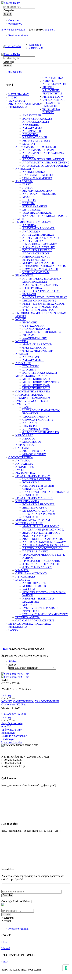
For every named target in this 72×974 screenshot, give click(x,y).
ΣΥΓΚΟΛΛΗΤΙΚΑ (53, 99)
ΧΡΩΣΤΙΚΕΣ (30, 495)
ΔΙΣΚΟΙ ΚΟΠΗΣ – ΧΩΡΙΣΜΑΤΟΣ (42, 538)
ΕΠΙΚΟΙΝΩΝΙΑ (17, 106)
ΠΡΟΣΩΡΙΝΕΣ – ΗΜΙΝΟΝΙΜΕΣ (41, 331)
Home (5, 649)
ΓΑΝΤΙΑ (27, 187)
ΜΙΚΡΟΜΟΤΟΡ (31, 441)
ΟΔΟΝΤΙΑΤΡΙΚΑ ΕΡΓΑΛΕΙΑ (32, 391)
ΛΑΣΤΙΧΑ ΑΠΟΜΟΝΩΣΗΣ (39, 193)
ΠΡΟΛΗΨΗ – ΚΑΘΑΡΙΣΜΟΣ (32, 397)
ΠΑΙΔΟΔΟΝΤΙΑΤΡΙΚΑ (29, 394)
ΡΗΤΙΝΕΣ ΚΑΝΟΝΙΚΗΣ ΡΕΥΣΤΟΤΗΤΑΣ (52, 90)
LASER (26, 407)
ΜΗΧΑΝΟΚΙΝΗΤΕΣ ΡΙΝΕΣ (39, 300)
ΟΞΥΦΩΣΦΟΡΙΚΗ (33, 325)
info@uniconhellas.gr (13, 29)
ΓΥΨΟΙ (19, 469)
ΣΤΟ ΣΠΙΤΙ (29, 369)
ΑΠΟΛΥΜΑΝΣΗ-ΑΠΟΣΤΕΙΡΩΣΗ (35, 146)
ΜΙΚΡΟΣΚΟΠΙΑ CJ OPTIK (31, 375)
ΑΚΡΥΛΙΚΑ (22, 460)
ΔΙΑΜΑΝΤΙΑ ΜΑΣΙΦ (35, 535)
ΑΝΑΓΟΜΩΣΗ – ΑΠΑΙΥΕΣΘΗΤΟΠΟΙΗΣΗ (38, 233)
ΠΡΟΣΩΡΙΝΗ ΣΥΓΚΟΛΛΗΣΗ (40, 269)
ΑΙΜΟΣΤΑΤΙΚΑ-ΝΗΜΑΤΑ (38, 228)
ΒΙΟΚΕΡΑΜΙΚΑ (32, 288)
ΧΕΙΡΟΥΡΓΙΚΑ (24, 444)
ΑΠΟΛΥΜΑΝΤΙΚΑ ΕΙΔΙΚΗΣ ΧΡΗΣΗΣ (45, 162)
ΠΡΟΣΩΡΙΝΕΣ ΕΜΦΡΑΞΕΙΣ (51, 104)
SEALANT (28, 143)
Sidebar (12, 661)
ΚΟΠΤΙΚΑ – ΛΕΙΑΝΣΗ (29, 523)
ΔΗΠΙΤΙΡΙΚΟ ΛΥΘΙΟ (35, 507)
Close (4, 942)
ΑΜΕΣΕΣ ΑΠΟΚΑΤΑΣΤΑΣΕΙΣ (54, 82)
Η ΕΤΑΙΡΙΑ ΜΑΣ (18, 94)
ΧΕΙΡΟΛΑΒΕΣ (24, 435)
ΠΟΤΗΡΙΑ (28, 203)
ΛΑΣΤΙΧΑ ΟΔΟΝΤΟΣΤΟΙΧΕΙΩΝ (42, 548)
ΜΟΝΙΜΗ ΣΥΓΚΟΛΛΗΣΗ (38, 262)
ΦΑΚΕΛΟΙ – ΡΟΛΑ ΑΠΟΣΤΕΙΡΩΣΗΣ (44, 215)
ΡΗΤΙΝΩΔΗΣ (30, 335)
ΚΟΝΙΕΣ (20, 319)
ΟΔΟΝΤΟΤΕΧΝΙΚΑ (20, 457)
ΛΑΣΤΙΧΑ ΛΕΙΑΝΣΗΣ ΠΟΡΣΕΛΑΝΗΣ (45, 545)
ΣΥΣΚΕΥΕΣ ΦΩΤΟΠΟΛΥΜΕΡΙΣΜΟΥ (45, 614)
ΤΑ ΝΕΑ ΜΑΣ (16, 100)
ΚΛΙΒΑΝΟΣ (29, 422)
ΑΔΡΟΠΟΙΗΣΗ (31, 124)
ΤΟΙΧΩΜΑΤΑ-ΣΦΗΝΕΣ (51, 111)
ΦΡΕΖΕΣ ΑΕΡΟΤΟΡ (34, 347)
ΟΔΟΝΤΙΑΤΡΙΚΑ (52, 77)
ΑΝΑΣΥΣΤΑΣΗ (31, 115)
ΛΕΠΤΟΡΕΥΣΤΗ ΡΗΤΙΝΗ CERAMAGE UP (38, 487)
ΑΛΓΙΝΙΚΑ (29, 225)
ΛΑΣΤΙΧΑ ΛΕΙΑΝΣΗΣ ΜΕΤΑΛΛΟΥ (44, 542)
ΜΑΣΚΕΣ (28, 197)
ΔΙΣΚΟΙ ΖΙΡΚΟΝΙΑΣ (34, 451)
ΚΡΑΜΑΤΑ (22, 570)
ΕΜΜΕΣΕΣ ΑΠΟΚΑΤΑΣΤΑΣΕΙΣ (34, 222)
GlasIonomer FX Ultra (13, 704)
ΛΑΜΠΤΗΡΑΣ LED (34, 582)
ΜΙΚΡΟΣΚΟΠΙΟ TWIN (36, 385)
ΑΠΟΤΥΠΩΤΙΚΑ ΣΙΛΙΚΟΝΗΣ (40, 237)
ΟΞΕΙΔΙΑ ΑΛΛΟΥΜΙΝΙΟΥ (31, 573)
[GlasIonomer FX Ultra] (36, 675)
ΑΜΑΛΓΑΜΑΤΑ (32, 128)
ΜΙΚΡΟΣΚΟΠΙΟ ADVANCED (40, 382)
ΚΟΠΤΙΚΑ (21, 341)
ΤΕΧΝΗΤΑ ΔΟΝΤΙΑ (27, 617)
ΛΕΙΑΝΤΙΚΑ (30, 134)
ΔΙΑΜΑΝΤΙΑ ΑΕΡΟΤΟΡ (37, 344)
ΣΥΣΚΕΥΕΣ (22, 404)
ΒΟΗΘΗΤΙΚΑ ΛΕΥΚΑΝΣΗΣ (39, 372)
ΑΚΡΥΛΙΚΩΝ (30, 357)
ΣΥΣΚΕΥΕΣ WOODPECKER (33, 400)
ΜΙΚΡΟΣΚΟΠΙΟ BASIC (36, 378)
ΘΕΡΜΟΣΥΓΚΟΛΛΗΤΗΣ (37, 419)
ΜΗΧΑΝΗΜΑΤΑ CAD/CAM (32, 520)
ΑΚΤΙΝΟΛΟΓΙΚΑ (26, 168)
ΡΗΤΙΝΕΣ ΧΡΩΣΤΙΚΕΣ (36, 140)
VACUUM (28, 589)
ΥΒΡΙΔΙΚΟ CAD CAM (35, 272)
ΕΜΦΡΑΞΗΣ (30, 322)
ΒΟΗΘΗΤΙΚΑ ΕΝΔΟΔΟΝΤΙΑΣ (41, 291)
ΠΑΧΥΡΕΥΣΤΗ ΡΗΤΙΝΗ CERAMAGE (46, 491)
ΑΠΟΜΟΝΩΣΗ (31, 131)
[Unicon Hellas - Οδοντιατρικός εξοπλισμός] (10, 2)
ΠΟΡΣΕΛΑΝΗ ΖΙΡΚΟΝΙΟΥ (39, 513)
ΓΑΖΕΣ (26, 184)
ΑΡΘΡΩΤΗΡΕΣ (24, 466)
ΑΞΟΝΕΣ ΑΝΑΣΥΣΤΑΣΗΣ (38, 247)
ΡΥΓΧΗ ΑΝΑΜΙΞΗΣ (34, 206)
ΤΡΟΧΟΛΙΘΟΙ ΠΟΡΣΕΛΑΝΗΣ (41, 560)
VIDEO (12, 97)
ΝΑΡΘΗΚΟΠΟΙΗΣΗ (34, 137)
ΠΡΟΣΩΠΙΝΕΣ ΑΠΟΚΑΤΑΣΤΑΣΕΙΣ (44, 266)
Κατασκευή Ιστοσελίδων (46, 901)
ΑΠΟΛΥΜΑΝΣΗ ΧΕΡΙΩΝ (38, 149)
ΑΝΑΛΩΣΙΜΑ (24, 181)
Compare (13, 629)
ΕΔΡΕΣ (19, 218)
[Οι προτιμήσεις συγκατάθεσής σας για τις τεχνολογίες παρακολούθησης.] (66, 968)
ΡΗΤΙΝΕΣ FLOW (52, 96)
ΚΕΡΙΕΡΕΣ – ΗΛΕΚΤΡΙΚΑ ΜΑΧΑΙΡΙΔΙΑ (38, 600)
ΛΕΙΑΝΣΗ (21, 353)
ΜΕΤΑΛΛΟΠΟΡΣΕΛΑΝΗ (38, 510)
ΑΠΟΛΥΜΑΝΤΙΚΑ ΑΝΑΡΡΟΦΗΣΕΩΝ (45, 165)
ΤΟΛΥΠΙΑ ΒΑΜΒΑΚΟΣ (37, 212)
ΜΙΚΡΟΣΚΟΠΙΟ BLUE (36, 388)
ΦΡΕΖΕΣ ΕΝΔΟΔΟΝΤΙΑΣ (37, 309)
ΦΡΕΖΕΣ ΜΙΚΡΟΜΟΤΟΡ (37, 350)
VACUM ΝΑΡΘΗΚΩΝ (36, 416)
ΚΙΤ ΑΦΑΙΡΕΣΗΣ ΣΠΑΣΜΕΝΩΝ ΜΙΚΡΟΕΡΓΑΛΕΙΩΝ (42, 280)
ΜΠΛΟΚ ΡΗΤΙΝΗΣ (34, 454)
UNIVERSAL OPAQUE (36, 479)
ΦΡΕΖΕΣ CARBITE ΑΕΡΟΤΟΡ (40, 564)
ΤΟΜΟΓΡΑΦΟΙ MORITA (37, 178)
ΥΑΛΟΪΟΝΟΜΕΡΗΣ (34, 338)
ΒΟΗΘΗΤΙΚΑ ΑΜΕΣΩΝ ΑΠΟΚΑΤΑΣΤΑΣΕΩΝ (37, 120)
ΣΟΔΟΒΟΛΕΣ (30, 426)
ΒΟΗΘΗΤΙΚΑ (30, 482)
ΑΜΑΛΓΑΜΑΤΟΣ (33, 360)
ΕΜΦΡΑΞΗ (29, 294)
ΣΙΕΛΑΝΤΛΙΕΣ (31, 209)
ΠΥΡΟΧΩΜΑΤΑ (25, 576)
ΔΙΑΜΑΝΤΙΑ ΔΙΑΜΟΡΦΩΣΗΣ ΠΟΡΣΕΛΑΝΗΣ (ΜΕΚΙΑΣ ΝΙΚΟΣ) (43, 528)
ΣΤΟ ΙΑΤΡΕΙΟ (30, 366)
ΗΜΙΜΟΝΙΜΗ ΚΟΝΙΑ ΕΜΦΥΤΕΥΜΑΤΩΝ (36, 258)
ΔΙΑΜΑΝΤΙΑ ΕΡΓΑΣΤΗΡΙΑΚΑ (41, 532)
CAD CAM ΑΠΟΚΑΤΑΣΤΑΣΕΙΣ (34, 620)
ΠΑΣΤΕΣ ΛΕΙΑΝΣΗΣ (35, 551)
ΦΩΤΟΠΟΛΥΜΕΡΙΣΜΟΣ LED (40, 432)
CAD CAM (22, 447)
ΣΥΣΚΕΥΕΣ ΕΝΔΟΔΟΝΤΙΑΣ (39, 306)
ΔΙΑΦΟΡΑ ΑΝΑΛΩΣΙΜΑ (37, 190)
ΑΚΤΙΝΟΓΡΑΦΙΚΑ (33, 171)
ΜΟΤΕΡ (27, 604)
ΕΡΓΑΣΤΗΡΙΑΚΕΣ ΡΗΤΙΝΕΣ (32, 476)
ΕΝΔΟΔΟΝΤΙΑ (24, 275)
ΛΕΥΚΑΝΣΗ (23, 363)
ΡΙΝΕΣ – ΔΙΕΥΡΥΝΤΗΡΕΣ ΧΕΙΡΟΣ (43, 303)
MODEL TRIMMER (34, 586)
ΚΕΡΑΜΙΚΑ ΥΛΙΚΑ (27, 501)
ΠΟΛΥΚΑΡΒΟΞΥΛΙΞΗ (36, 328)
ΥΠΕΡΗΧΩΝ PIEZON (35, 429)
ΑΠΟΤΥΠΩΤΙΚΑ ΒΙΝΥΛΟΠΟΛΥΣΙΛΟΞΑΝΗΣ (39, 242)
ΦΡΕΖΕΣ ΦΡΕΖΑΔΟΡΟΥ (37, 567)
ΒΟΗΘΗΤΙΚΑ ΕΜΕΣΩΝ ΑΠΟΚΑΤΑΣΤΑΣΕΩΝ (37, 252)
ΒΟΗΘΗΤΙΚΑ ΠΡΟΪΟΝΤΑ (38, 504)
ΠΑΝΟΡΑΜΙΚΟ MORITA (37, 175)
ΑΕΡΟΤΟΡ (28, 438)
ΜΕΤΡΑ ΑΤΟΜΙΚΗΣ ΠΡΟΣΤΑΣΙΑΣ (29, 623)
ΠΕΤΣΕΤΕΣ (29, 200)
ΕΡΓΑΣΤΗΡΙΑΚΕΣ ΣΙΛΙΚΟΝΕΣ (34, 498)
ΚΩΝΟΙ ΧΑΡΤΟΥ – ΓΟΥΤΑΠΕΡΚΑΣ (44, 297)
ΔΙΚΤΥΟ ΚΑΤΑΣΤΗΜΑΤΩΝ (25, 103)
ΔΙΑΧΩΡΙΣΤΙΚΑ (25, 473)
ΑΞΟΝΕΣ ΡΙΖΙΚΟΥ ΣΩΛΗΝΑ (40, 284)
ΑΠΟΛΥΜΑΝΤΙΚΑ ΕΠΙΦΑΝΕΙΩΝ (43, 159)
